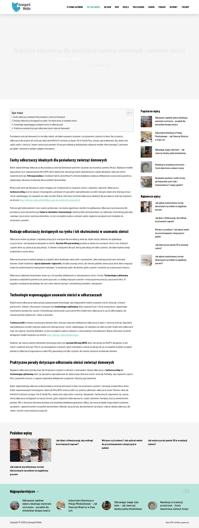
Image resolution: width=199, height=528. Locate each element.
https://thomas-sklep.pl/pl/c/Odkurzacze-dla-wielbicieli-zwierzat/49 (49, 199)
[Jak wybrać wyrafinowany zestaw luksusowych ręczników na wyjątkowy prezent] (30, 450)
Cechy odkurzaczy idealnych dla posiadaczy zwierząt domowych (39, 117)
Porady (162, 6)
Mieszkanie (138, 6)
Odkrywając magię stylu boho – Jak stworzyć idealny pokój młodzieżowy (128, 505)
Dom (117, 6)
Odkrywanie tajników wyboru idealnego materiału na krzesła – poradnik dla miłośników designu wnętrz (171, 121)
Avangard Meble (35, 522)
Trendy (185, 6)
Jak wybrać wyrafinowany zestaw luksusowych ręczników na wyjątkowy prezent (170, 206)
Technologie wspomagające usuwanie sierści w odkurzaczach (38, 124)
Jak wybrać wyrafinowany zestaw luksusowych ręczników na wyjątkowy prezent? (170, 260)
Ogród (151, 6)
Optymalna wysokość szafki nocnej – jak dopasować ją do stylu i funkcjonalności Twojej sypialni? (170, 181)
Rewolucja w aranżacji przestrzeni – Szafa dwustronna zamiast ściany (174, 505)
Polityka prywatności (181, 522)
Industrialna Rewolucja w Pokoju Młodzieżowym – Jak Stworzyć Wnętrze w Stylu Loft (171, 136)
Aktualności (93, 6)
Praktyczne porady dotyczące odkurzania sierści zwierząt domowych (41, 128)
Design (107, 6)
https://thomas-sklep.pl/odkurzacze (62, 334)
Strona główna (75, 6)
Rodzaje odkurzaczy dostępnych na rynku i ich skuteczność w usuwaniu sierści (45, 120)
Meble (126, 6)
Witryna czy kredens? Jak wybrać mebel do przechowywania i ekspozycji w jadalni (172, 233)
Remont (174, 6)
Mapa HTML (169, 522)
